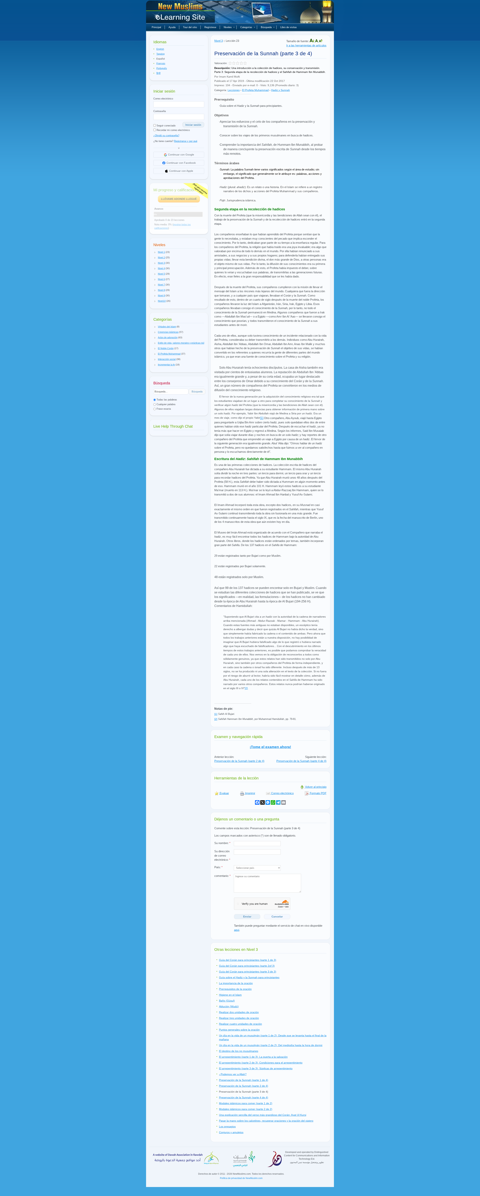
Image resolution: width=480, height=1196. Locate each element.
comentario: (222, 875)
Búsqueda (266, 27)
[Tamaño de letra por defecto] (317, 41)
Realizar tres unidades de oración (239, 1018)
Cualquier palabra (165, 404)
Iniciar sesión (193, 124)
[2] (246, 688)
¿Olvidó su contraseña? (166, 135)
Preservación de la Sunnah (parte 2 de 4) (239, 761)
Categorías (246, 27)
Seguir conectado (166, 125)
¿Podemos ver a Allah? (233, 1074)
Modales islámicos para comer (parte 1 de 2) (245, 1103)
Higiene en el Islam (230, 994)
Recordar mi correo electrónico (173, 130)
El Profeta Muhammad (255, 90)
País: (218, 867)
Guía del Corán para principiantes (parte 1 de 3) (247, 959)
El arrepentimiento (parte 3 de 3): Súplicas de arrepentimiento (255, 1068)
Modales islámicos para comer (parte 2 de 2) (245, 1109)
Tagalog (160, 54)
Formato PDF (317, 793)
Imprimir (249, 793)
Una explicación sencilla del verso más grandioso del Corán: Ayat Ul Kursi (262, 1114)
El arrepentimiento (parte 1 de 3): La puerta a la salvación (253, 1056)
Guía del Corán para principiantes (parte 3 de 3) (247, 971)
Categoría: (220, 90)
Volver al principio (315, 786)
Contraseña (159, 111)
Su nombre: (222, 843)
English (160, 49)
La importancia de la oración (236, 983)
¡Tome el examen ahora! (270, 747)
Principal (156, 27)
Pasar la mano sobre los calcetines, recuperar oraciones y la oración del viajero (266, 1120)
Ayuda (172, 27)
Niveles (228, 27)
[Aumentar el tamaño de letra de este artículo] (312, 41)
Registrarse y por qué (185, 141)
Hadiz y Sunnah (280, 90)
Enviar (247, 916)
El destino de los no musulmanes (238, 1051)
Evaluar (224, 793)
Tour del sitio (190, 27)
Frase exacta (163, 408)
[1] (261, 418)
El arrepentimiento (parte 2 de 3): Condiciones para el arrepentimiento (260, 1062)
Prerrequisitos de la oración (235, 989)
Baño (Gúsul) (227, 1000)
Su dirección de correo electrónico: (222, 855)
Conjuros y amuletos (231, 1132)
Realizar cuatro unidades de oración (240, 1023)
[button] (155, 252)
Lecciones (234, 90)
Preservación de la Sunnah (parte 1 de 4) (243, 1080)
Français (160, 63)
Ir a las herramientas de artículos (306, 45)
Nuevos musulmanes (181, 13)
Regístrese (210, 27)
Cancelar (277, 916)
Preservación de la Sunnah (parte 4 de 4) (301, 761)
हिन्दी (158, 73)
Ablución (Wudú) (229, 1006)
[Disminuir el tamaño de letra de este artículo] (320, 41)
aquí (236, 930)
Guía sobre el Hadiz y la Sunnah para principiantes (249, 977)
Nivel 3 (218, 40)
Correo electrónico (163, 98)
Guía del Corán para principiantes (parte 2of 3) (247, 965)
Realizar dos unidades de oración (239, 1012)
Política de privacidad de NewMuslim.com (241, 1178)
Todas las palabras (166, 399)
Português (161, 68)
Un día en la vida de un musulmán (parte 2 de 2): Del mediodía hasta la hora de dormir (270, 1045)
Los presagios (227, 1126)
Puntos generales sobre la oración (239, 1029)
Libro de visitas (288, 27)
